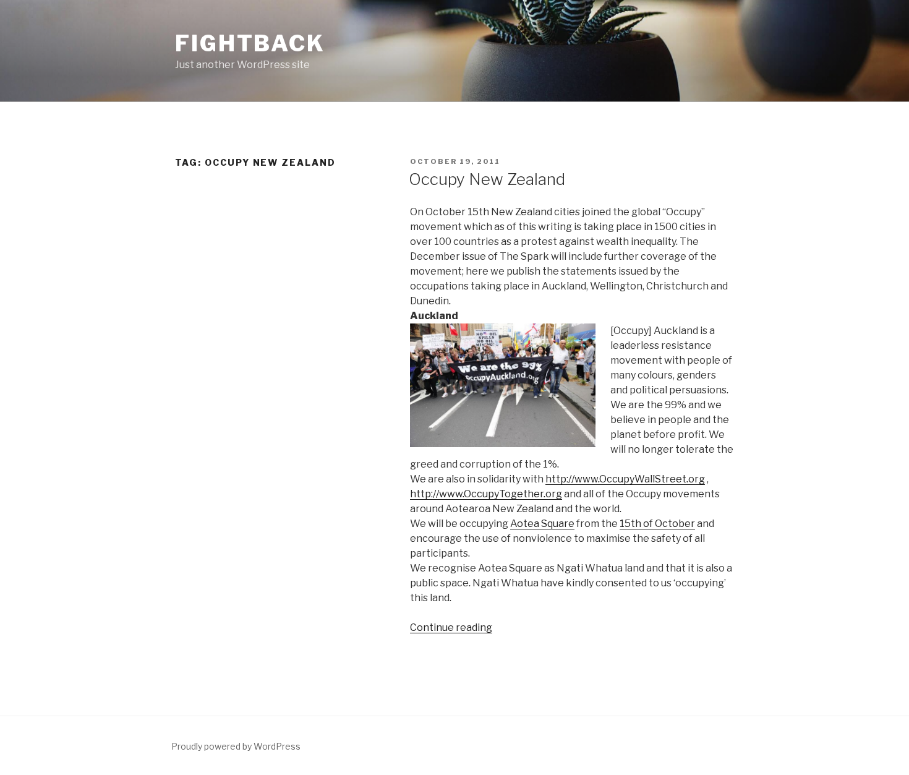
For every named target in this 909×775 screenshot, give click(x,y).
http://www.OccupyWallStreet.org (625, 479)
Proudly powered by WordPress (236, 746)
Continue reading (451, 627)
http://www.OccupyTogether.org (486, 494)
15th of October (657, 523)
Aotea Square (542, 523)
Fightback (250, 43)
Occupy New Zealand (487, 179)
